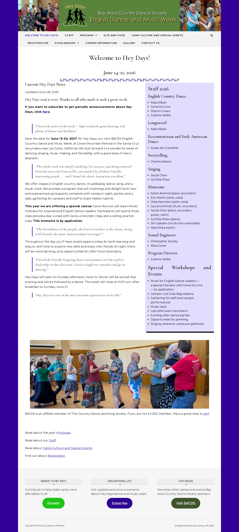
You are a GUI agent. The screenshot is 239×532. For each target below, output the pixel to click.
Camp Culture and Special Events (157, 35)
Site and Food (114, 35)
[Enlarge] (204, 344)
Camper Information (101, 43)
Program (87, 35)
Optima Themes (55, 525)
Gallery (129, 43)
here (46, 111)
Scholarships (65, 43)
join (206, 413)
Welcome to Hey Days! (42, 35)
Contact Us (151, 43)
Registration (38, 43)
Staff (69, 35)
